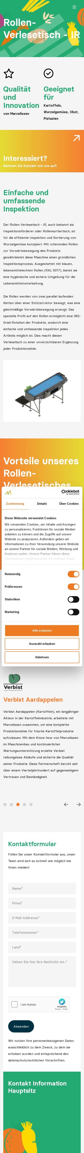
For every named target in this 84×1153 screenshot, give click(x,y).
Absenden (21, 1026)
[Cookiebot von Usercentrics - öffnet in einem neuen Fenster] (61, 492)
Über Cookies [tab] (69, 503)
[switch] (73, 586)
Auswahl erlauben (42, 643)
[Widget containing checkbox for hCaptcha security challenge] (39, 1004)
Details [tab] (42, 503)
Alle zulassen (42, 630)
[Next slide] (78, 804)
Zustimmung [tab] (15, 503)
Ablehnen (42, 657)
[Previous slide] (66, 804)
